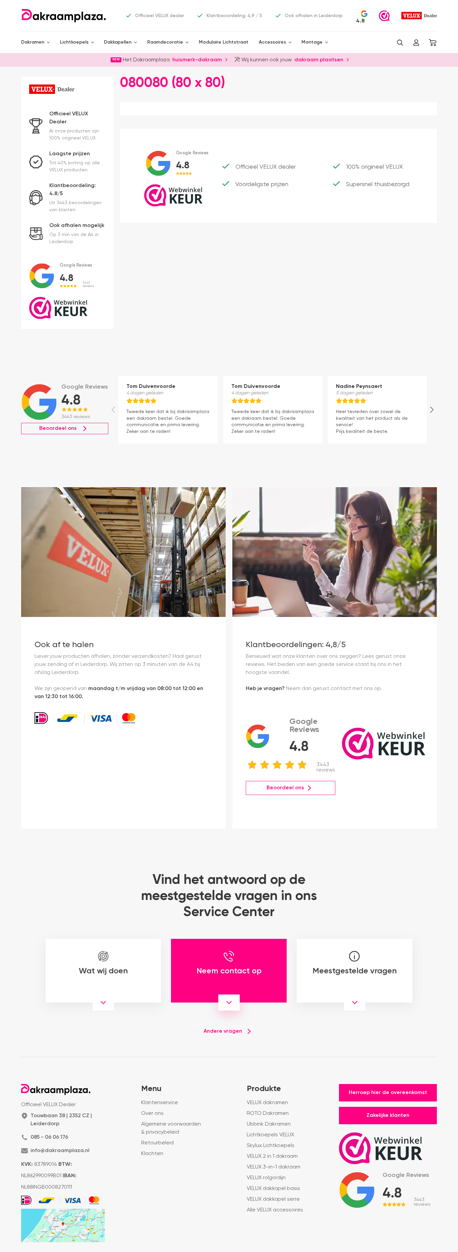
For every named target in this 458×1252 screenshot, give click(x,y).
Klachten (152, 1153)
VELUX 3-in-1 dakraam (273, 1167)
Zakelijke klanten (387, 1115)
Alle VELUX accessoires (275, 1210)
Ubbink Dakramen (269, 1124)
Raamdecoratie (165, 42)
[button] (400, 43)
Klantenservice (159, 1102)
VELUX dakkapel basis (273, 1188)
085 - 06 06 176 (49, 1137)
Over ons (152, 1113)
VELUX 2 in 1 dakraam (272, 1156)
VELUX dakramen (267, 1102)
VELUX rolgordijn (266, 1178)
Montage (312, 42)
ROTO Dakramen (268, 1113)
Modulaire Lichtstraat (223, 42)
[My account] (416, 43)
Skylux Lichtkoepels (270, 1145)
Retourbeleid (157, 1143)
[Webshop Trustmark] (384, 15)
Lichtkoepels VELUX (270, 1135)
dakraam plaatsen (318, 59)
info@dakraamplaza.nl (60, 1150)
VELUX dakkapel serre (273, 1199)
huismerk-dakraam (197, 59)
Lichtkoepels (74, 42)
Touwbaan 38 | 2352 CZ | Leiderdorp (61, 1120)
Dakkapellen (117, 42)
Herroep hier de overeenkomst (388, 1092)
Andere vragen (223, 1031)
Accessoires (272, 42)
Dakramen (32, 42)
